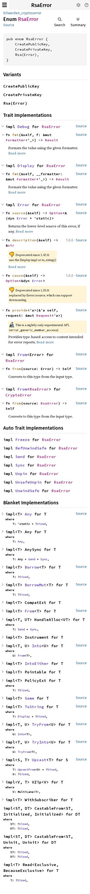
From (22, 354)
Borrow (32, 567)
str (11, 245)
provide (20, 310)
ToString (34, 706)
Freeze (22, 439)
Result (51, 140)
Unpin (21, 473)
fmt (15, 135)
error (37, 13)
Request (44, 315)
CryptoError (18, 395)
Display (25, 165)
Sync (20, 465)
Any (28, 514)
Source (8, 25)
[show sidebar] (4, 5)
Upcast (39, 759)
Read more (17, 153)
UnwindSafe (27, 490)
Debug (23, 126)
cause (17, 275)
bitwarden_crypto (17, 13)
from (16, 369)
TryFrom (40, 724)
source (18, 213)
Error (23, 204)
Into (37, 645)
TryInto (40, 742)
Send (20, 456)
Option (55, 213)
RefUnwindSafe (31, 448)
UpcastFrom (26, 769)
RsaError (41, 5)
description (24, 240)
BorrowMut (35, 584)
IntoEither (37, 663)
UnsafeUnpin (28, 482)
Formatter (15, 140)
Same (29, 698)
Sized (41, 524)
